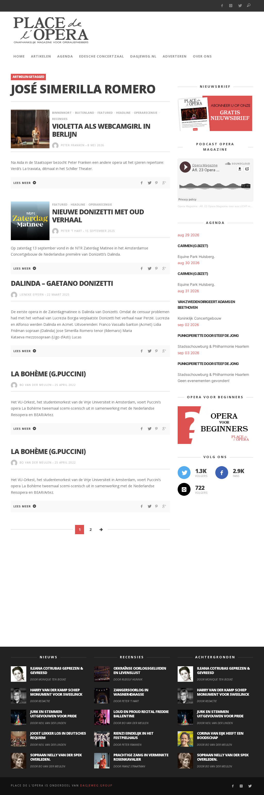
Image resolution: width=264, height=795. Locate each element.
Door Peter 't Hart (126, 701)
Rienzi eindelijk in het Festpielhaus (133, 735)
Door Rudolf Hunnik (127, 679)
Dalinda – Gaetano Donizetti (62, 283)
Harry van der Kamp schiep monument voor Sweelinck (56, 692)
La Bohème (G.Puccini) (48, 373)
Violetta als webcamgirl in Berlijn (101, 130)
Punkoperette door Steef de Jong (208, 335)
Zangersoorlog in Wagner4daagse (130, 692)
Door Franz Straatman (129, 766)
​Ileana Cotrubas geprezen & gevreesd (56, 670)
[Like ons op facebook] (221, 472)
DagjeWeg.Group (96, 785)
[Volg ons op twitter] (184, 472)
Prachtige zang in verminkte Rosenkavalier (140, 757)
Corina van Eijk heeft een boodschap (220, 735)
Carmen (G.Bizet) (193, 246)
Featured (105, 113)
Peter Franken (73, 145)
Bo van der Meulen (36, 385)
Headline (123, 113)
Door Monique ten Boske (48, 679)
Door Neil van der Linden (48, 723)
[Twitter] (240, 6)
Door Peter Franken (127, 745)
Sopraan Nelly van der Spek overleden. (56, 757)
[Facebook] (222, 6)
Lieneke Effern (32, 294)
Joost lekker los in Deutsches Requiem (58, 735)
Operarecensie (145, 113)
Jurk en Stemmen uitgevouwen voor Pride (53, 713)
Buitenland (84, 113)
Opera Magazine (187, 206)
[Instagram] (231, 6)
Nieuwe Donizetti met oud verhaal (98, 215)
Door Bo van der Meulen (47, 766)
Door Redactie (40, 701)
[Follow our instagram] (184, 489)
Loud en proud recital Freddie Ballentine (141, 713)
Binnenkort (62, 113)
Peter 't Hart (71, 231)
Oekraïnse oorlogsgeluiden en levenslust (139, 670)
